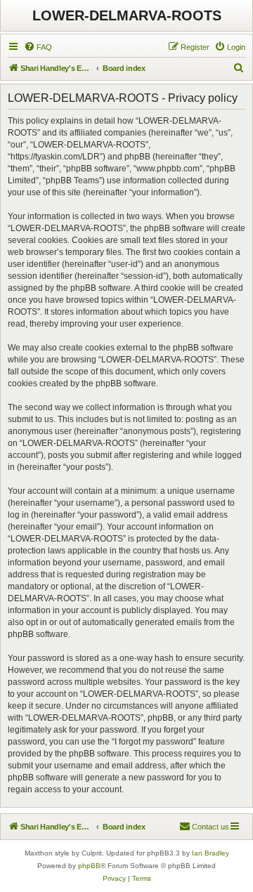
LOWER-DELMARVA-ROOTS (126, 15)
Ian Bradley (210, 853)
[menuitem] (38, 47)
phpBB (89, 866)
